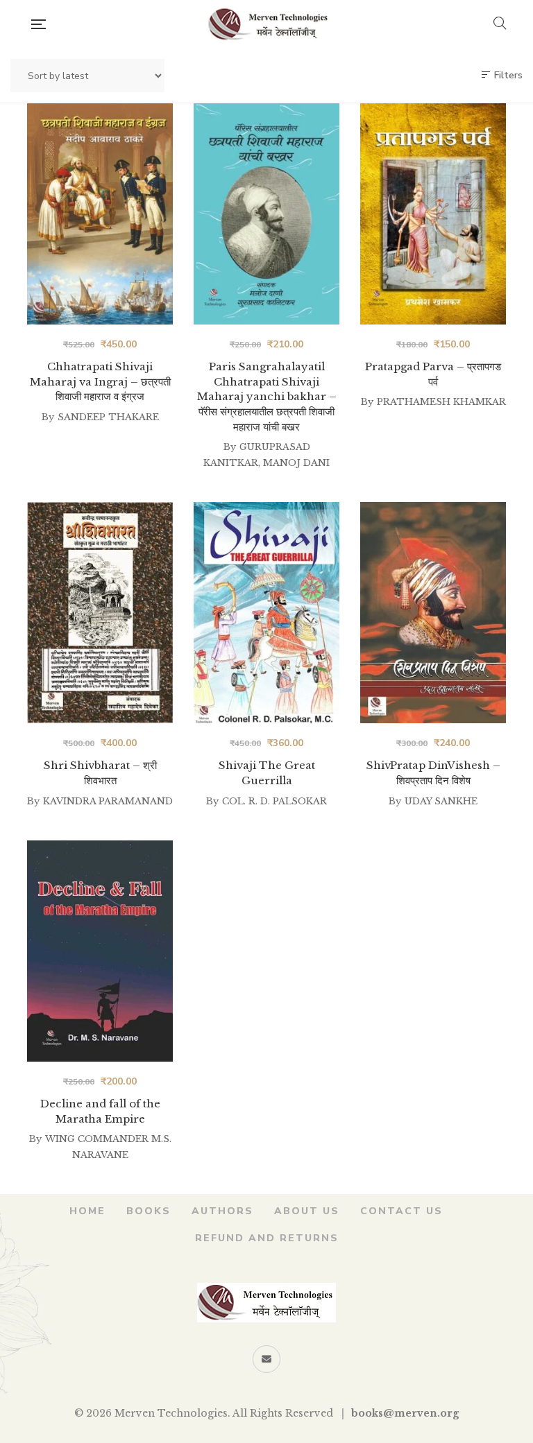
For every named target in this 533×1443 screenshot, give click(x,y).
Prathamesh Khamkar (441, 402)
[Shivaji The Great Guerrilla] (266, 612)
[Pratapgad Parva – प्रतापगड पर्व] (433, 214)
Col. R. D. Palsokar (274, 801)
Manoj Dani (296, 463)
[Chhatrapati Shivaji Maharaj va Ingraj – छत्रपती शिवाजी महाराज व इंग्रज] (100, 214)
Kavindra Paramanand (108, 801)
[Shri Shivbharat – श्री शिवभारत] (100, 612)
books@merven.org (405, 1413)
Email (266, 1359)
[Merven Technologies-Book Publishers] (269, 24)
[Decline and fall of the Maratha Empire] (100, 951)
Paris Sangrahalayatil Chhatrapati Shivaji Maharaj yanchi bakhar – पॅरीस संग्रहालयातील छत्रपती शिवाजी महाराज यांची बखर (267, 396)
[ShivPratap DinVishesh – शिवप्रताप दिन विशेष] (433, 612)
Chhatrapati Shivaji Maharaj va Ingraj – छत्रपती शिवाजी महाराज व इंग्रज (100, 381)
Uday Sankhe (441, 801)
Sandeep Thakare (108, 417)
